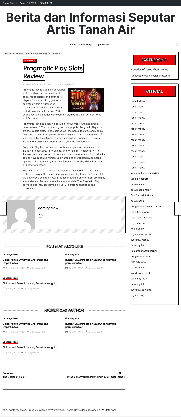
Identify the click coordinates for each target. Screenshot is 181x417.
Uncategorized (29, 60)
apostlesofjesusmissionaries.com (151, 75)
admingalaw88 (67, 84)
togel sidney (138, 295)
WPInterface (109, 410)
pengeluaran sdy (140, 256)
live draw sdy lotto (141, 289)
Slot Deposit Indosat (142, 195)
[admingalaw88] (21, 214)
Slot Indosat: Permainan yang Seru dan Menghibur (30, 283)
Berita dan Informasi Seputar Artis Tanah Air (90, 23)
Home (73, 44)
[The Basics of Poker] (3, 208)
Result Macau (138, 101)
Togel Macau (102, 44)
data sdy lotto (138, 284)
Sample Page (85, 44)
